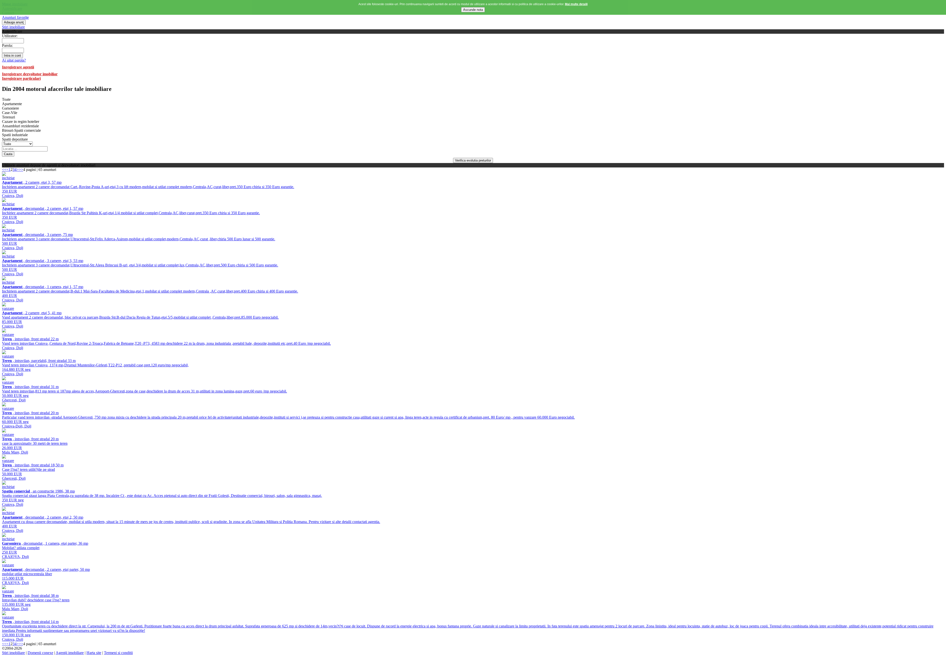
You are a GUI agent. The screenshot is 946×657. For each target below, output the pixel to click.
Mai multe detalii (576, 4)
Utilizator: (9, 36)
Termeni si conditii (118, 653)
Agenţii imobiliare (70, 653)
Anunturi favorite (15, 17)
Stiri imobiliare (13, 27)
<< (4, 169)
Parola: (7, 45)
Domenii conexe (40, 653)
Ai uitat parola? (14, 60)
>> (21, 169)
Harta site (93, 653)
